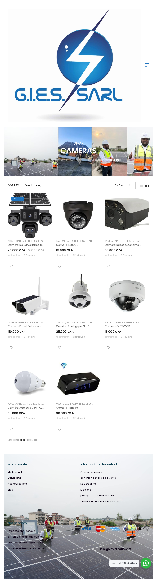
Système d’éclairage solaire (25, 542)
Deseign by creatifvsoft (115, 549)
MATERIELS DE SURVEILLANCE (86, 160)
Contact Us (14, 477)
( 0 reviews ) (29, 255)
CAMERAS (21, 241)
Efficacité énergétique (21, 531)
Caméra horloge (67, 408)
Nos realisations (18, 483)
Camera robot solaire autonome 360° (33, 326)
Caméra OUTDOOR (117, 326)
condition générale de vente (98, 477)
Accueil (59, 160)
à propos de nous (91, 472)
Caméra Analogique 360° (72, 326)
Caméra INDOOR (67, 245)
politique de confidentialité (97, 495)
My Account (15, 472)
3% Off (18, 198)
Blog (10, 489)
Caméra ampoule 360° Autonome (30, 408)
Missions (85, 489)
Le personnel (88, 483)
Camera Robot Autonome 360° (125, 245)
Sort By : (14, 185)
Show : (119, 185)
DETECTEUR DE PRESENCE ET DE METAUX (45, 241)
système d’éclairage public (25, 536)
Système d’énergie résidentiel (26, 548)
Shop (46, 160)
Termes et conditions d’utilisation (100, 501)
